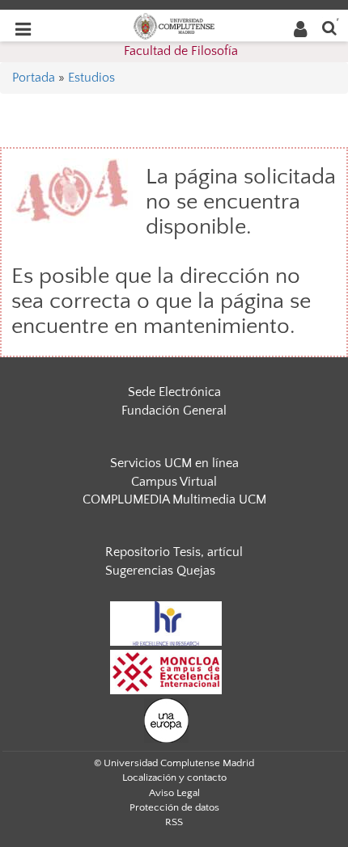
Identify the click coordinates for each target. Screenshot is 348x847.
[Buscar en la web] (329, 27)
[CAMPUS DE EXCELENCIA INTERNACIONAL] (166, 671)
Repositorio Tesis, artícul (174, 552)
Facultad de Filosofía (181, 51)
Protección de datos (174, 807)
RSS (174, 822)
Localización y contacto (174, 777)
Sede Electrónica (174, 392)
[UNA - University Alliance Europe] (166, 719)
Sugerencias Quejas (160, 570)
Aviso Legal (174, 793)
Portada (33, 77)
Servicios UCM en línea (174, 463)
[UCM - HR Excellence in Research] (166, 622)
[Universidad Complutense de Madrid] (174, 25)
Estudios (91, 77)
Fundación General (174, 410)
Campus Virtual (174, 481)
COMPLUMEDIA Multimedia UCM (174, 499)
